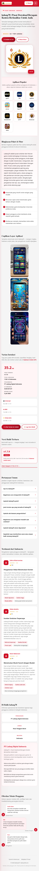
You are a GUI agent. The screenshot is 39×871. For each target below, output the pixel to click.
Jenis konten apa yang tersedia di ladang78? (17, 507)
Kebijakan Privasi (25, 859)
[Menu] (35, 3)
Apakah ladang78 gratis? (11, 501)
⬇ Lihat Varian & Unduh (11, 427)
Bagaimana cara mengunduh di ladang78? (16, 495)
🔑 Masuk (29, 3)
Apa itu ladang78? (9, 489)
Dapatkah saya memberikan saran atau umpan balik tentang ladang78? (18, 535)
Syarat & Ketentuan (14, 859)
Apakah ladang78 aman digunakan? (14, 528)
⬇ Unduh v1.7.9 (8, 39)
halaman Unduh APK (29, 360)
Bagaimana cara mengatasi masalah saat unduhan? (16, 521)
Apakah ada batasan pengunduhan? (14, 513)
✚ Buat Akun (22, 39)
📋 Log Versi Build (29, 427)
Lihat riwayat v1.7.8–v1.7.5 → (11, 466)
